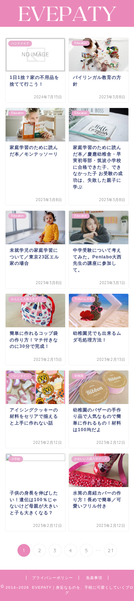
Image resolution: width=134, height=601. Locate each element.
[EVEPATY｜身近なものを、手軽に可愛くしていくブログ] (67, 19)
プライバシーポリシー (52, 578)
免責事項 (94, 578)
